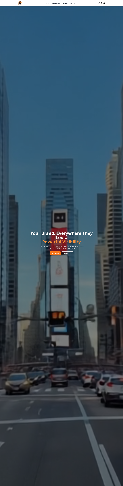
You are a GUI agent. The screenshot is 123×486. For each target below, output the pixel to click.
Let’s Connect (55, 253)
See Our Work (67, 253)
